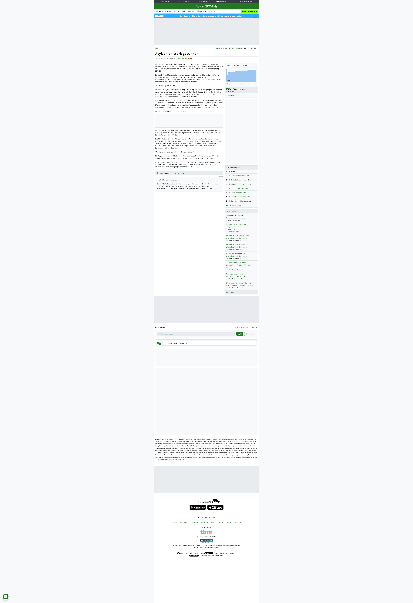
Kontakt (220, 523)
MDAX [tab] (245, 65)
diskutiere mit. (179, 173)
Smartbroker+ (177, 184)
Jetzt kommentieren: (184, 59)
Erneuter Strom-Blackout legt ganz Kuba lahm (247, 197)
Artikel (231, 48)
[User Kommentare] (5, 596)
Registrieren (250, 334)
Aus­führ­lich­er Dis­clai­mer (176, 459)
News (225, 48)
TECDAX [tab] (236, 65)
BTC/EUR (245, 2)
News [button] (192, 11)
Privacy (229, 523)
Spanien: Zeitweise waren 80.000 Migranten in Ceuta (250, 184)
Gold (223, 2)
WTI (204, 2)
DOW (185, 2)
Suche (212, 11)
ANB (212, 523)
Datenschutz (239, 523)
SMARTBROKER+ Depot (249, 11)
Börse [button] (169, 11)
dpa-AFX (239, 48)
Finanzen (204, 523)
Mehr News (230, 292)
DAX (165, 2)
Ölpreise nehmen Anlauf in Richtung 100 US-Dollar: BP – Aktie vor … (238, 265)
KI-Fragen (202, 11)
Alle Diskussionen (235, 205)
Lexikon (195, 523)
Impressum (173, 523)
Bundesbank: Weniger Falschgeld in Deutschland (248, 188)
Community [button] (181, 11)
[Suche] (255, 7)
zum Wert (230, 95)
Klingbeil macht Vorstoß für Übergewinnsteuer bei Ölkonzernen (236, 226)
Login (240, 334)
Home (161, 11)
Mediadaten (184, 523)
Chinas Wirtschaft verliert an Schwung (245, 176)
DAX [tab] (228, 65)
